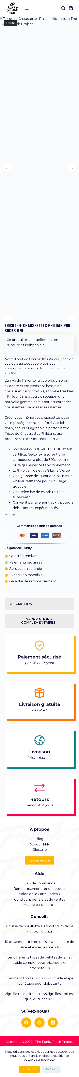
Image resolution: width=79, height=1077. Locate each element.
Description (20, 604)
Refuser (51, 1069)
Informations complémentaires (38, 620)
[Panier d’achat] (71, 8)
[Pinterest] (39, 1022)
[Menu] (27, 8)
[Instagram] (53, 1022)
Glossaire (39, 850)
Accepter (29, 1069)
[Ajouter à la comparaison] (14, 515)
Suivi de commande (39, 883)
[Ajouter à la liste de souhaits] (6, 515)
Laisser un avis (39, 860)
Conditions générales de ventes (39, 899)
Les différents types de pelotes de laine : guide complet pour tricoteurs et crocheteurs (39, 962)
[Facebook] (26, 1022)
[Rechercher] (63, 8)
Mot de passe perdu (39, 905)
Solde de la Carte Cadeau (39, 894)
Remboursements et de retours (39, 889)
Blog (39, 839)
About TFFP (39, 844)
